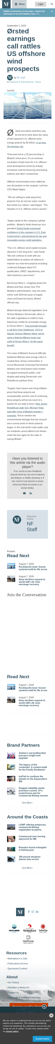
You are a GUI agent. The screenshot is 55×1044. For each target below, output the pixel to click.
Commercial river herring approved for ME (32, 837)
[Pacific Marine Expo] (14, 928)
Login (40, 4)
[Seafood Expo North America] (43, 928)
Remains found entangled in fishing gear (32, 848)
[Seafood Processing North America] (28, 939)
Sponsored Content (17, 968)
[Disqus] (27, 634)
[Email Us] (24, 493)
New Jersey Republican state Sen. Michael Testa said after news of (27, 408)
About (12, 977)
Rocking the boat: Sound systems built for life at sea (33, 568)
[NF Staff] (10, 77)
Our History (13, 982)
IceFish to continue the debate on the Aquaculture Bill (33, 779)
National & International (21, 82)
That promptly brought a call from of (27, 334)
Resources (16, 953)
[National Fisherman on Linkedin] (36, 911)
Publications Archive (18, 963)
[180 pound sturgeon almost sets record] (11, 859)
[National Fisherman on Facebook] (29, 911)
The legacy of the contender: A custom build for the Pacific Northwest (33, 767)
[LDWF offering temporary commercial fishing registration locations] (11, 827)
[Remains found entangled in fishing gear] (11, 849)
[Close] (51, 1015)
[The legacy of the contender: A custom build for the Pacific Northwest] (11, 767)
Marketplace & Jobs (17, 958)
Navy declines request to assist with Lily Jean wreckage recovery (32, 582)
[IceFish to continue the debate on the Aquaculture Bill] (11, 778)
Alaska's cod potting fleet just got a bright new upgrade (32, 755)
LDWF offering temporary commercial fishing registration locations (32, 827)
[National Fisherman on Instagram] (32, 911)
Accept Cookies (42, 1039)
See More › (27, 803)
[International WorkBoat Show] (30, 928)
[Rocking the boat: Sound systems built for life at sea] (11, 566)
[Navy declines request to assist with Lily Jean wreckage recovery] (11, 579)
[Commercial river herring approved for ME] (11, 839)
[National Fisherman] (6, 4)
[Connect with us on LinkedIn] (31, 493)
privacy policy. (12, 1031)
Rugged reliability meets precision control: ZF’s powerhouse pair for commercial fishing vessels (33, 792)
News (38, 82)
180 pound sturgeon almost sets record (29, 858)
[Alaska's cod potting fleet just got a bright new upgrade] (11, 756)
